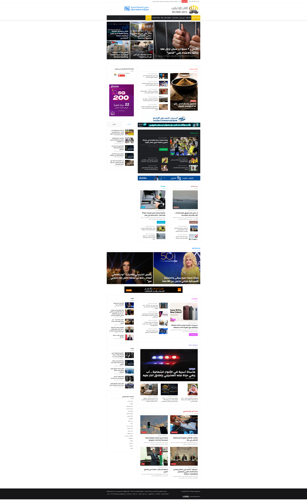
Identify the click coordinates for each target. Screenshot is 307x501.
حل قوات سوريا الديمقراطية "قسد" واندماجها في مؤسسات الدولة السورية (181, 229)
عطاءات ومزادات (156, 18)
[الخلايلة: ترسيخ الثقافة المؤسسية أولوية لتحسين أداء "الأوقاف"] (129, 140)
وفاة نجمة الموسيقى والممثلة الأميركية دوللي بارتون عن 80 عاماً (180, 279)
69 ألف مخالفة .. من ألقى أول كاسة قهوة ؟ (142, 55)
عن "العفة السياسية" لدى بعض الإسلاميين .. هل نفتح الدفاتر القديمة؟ (117, 162)
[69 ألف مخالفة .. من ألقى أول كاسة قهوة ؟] (141, 50)
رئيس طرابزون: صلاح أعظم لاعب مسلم (180, 168)
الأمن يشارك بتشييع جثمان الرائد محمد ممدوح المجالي (117, 384)
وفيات (131, 448)
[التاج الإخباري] (185, 9)
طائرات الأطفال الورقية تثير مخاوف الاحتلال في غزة (185, 439)
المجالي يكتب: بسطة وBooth (118, 336)
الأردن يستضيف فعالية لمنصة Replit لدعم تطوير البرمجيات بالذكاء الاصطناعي (119, 34)
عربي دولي (182, 18)
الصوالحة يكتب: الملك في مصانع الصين (156, 470)
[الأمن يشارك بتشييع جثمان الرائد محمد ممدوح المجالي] (129, 385)
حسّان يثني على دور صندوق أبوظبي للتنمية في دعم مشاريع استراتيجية (142, 35)
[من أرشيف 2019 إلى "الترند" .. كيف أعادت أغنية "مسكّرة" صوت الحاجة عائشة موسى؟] (193, 389)
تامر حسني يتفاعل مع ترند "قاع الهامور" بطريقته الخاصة (150, 76)
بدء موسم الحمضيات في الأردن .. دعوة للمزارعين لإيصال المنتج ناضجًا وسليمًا (117, 132)
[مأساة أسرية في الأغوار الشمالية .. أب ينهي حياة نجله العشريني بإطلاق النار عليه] (169, 365)
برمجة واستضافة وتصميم (194, 496)
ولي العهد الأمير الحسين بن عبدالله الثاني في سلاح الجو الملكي (167, 1)
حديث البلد (130, 421)
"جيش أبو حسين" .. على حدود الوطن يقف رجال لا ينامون (117, 321)
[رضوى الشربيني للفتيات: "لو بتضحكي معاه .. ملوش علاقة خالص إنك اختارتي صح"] (130, 268)
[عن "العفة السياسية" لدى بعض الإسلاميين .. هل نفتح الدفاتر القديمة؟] (129, 163)
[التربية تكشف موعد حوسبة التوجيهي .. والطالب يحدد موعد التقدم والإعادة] (163, 323)
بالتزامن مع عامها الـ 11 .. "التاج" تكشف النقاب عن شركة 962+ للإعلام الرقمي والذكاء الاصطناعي (169, 399)
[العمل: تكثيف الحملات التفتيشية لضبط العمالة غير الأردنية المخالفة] (118, 50)
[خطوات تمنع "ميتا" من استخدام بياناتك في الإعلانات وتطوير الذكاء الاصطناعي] (163, 314)
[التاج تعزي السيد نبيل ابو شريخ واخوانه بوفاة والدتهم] (129, 148)
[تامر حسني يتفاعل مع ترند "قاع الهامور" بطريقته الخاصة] (163, 76)
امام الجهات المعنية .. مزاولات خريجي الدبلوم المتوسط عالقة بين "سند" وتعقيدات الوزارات (150, 399)
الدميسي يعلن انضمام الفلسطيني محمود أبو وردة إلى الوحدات (149, 168)
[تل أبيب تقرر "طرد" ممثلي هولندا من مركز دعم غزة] (193, 237)
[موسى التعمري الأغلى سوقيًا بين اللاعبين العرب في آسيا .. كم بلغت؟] (165, 160)
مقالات (131, 440)
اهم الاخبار (130, 411)
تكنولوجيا (131, 418)
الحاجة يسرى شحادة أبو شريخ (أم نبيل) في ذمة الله (117, 155)
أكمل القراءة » (163, 149)
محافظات (130, 438)
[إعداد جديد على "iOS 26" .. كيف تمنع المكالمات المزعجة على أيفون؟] (163, 306)
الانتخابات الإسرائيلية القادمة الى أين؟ (119, 304)
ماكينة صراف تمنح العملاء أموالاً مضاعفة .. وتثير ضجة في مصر (153, 214)
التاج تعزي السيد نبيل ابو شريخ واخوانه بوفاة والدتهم (118, 147)
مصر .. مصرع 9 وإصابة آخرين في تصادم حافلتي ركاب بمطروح (148, 229)
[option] (153, 40)
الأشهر (114, 124)
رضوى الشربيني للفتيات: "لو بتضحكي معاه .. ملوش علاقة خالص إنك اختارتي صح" (131, 277)
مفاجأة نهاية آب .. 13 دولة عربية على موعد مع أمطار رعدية (149, 237)
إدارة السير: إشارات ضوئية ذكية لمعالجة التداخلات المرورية (156, 439)
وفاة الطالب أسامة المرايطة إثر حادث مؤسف (117, 377)
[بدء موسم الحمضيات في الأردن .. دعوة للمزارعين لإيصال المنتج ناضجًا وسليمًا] (129, 132)
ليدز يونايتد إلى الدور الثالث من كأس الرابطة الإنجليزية (179, 161)
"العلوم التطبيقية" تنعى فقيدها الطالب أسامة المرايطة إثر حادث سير (117, 355)
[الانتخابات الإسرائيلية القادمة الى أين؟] (129, 305)
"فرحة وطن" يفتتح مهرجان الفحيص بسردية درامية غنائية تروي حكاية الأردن (149, 108)
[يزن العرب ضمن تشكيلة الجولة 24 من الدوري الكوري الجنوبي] (163, 84)
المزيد (148, 18)
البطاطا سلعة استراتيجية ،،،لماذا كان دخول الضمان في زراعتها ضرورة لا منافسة (116, 329)
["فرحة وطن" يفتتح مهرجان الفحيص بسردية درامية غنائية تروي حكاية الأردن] (163, 107)
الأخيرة (129, 124)
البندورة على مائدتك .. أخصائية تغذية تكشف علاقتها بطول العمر (149, 92)
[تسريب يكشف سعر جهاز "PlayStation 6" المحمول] (163, 331)
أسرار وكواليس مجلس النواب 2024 (118, 493)
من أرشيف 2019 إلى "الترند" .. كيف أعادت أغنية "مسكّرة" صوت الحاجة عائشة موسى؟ (189, 399)
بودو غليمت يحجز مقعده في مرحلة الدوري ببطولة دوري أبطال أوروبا (155, 141)
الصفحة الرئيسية (196, 18)
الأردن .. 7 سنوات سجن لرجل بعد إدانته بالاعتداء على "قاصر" (179, 50)
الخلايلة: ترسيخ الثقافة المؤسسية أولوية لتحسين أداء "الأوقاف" (117, 140)
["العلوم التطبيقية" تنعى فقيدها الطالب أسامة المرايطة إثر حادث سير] (129, 355)
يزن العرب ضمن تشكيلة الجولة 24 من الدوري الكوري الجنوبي (150, 84)
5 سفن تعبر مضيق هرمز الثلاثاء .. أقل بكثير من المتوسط (186, 214)
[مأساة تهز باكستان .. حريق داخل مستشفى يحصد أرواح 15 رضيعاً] (163, 99)
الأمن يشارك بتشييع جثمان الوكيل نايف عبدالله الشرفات (117, 370)
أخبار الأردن (188, 18)
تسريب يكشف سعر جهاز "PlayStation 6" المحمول (151, 331)
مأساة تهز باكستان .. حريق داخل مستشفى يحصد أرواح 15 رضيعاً (150, 100)
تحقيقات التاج (168, 18)
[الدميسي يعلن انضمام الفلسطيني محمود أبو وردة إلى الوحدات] (164, 168)
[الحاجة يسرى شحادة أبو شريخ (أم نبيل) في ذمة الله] (129, 156)
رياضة (162, 18)
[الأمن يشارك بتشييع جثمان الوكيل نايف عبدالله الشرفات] (129, 371)
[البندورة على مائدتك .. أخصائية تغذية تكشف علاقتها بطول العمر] (163, 91)
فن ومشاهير (130, 433)
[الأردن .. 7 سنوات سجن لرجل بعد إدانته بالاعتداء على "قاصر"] (177, 40)
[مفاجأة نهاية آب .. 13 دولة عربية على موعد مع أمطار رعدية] (161, 236)
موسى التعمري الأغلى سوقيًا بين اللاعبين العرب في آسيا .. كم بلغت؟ (149, 161)
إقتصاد (131, 403)
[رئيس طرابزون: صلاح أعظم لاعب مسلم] (193, 168)
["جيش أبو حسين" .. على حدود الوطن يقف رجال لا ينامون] (129, 322)
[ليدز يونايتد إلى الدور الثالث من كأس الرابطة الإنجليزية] (193, 160)
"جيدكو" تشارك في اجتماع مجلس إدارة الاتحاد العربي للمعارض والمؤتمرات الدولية (185, 471)
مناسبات (131, 443)
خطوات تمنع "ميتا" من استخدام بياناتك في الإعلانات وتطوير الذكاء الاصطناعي (149, 315)
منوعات (131, 445)
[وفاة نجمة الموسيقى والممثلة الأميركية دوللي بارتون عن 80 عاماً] (177, 268)
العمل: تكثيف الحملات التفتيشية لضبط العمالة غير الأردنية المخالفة (119, 54)
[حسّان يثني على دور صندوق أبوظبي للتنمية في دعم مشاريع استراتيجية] (141, 31)
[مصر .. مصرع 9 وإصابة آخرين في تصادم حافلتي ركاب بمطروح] (161, 228)
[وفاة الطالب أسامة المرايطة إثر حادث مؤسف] (129, 378)
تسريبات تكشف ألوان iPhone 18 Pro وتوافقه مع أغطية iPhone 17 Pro (184, 326)
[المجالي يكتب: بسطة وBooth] (129, 337)
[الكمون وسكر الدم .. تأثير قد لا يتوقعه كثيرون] (184, 92)
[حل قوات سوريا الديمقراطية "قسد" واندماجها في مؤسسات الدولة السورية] (194, 228)
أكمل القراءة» (193, 222)
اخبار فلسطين (129, 406)
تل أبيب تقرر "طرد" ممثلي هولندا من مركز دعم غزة (182, 237)
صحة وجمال (130, 428)
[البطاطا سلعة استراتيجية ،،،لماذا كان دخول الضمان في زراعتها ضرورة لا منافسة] (129, 329)
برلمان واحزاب (175, 18)
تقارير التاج (129, 493)
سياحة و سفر (130, 426)
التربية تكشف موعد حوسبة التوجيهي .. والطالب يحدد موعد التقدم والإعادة (150, 323)
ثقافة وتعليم (130, 416)
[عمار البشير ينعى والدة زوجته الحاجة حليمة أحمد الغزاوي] (129, 363)
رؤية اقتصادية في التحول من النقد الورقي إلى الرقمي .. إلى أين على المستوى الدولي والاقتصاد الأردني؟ (117, 312)
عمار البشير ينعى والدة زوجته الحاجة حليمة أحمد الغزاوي (117, 362)
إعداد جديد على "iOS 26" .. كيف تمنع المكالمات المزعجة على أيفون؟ (150, 306)
